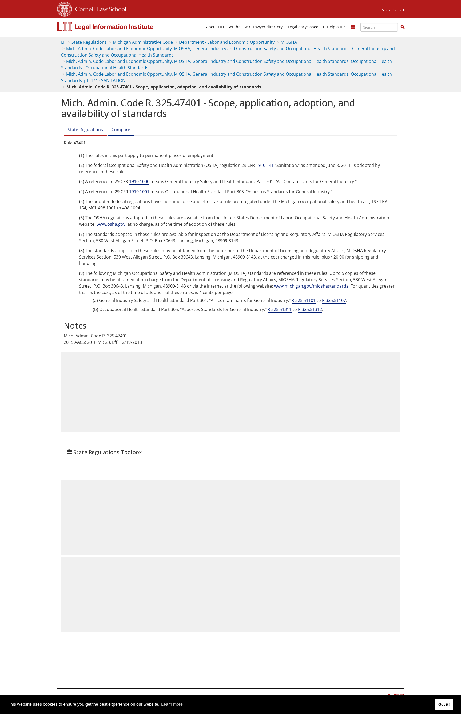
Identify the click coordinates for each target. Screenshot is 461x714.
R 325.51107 (334, 300)
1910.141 (265, 165)
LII (63, 42)
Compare (121, 129)
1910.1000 (139, 181)
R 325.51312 (310, 309)
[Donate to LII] (353, 27)
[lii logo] (117, 26)
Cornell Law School (99, 8)
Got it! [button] (444, 704)
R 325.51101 (304, 300)
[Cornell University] (64, 8)
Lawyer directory (268, 27)
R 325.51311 (280, 309)
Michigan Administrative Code (143, 42)
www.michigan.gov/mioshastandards (311, 286)
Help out (334, 27)
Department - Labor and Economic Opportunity (227, 42)
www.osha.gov (111, 224)
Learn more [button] (172, 704)
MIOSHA (289, 42)
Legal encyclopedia (305, 27)
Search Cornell (393, 10)
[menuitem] (214, 27)
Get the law (237, 27)
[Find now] (403, 27)
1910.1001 (139, 192)
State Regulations (89, 42)
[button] (402, 27)
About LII (214, 27)
